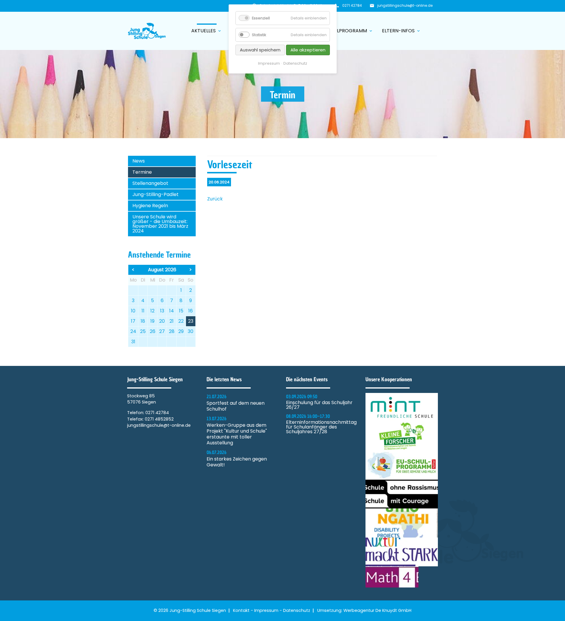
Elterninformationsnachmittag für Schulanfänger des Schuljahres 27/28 (321, 427)
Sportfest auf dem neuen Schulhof (236, 406)
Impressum (266, 610)
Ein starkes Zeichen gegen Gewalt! (237, 462)
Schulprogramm (348, 30)
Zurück (215, 198)
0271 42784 (352, 5)
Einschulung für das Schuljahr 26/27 (319, 405)
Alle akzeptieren (307, 50)
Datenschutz (296, 610)
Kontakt (241, 610)
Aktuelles (206, 30)
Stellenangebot (150, 183)
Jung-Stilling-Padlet (155, 194)
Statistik (259, 34)
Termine (142, 172)
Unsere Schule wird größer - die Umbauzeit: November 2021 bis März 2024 (160, 223)
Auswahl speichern (260, 50)
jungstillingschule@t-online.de (405, 5)
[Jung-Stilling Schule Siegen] (147, 30)
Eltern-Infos (401, 30)
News (138, 161)
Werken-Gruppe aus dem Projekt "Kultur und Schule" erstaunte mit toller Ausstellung (237, 434)
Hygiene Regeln (150, 205)
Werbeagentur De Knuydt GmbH (377, 610)
